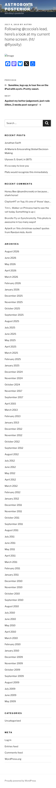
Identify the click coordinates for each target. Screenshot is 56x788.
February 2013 (13, 416)
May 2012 (10, 473)
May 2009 (10, 701)
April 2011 (10, 555)
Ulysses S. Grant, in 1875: (18, 159)
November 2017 (13, 391)
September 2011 (14, 524)
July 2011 (9, 536)
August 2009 (12, 682)
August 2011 (11, 530)
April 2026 (10, 270)
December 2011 (13, 505)
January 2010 (12, 650)
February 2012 (12, 492)
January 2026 (12, 289)
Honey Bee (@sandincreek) (19, 191)
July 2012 (10, 460)
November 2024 (14, 378)
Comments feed (14, 752)
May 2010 (10, 625)
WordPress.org (13, 759)
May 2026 (10, 264)
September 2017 (14, 397)
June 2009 (10, 695)
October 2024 (12, 384)
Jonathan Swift (13, 142)
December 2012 (13, 429)
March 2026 (11, 277)
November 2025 (14, 302)
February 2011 (12, 568)
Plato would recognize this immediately (26, 172)
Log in (8, 740)
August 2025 (12, 321)
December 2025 (14, 295)
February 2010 (13, 644)
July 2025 (10, 327)
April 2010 (10, 631)
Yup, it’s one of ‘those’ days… (35, 201)
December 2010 (13, 581)
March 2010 (11, 638)
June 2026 (10, 257)
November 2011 (13, 511)
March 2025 (11, 352)
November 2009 (14, 663)
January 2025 (12, 365)
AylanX (8, 228)
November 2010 (13, 587)
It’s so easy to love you (17, 165)
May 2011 (10, 549)
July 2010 (10, 612)
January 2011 (12, 574)
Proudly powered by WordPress (20, 780)
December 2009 (14, 657)
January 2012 (12, 498)
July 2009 (10, 688)
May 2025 (10, 340)
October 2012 (12, 441)
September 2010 (14, 600)
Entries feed (11, 746)
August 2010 (12, 606)
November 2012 (13, 435)
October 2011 (12, 517)
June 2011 (10, 543)
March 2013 (11, 409)
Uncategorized (13, 720)
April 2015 (10, 403)
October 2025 (12, 308)
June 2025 (10, 334)
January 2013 (12, 422)
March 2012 (11, 486)
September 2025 (14, 314)
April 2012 (10, 479)
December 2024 (14, 372)
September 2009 (14, 676)
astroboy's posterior (19, 6)
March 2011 (11, 562)
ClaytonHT (10, 201)
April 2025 (10, 346)
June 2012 (10, 467)
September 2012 (14, 448)
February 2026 (13, 283)
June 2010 (10, 619)
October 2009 (12, 669)
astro (28, 24)
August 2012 (12, 454)
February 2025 (13, 359)
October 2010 (12, 593)
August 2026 (12, 251)
